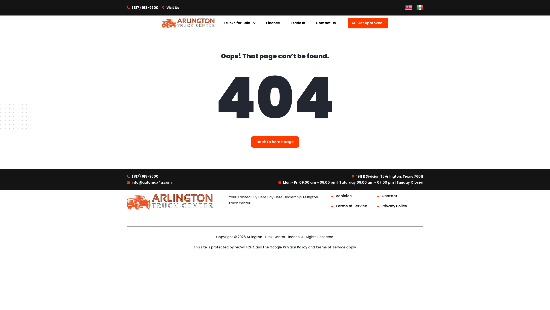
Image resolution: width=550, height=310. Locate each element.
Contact (389, 195)
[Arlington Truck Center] (188, 23)
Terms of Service (351, 206)
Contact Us (326, 22)
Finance (273, 22)
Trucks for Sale (237, 22)
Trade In (298, 22)
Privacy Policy (394, 206)
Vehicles (344, 195)
